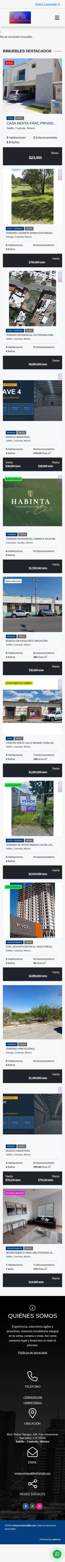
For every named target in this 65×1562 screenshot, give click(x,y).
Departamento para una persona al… (30, 1252)
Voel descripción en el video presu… (30, 946)
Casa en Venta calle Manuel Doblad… (30, 742)
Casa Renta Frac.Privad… (31, 123)
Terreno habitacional (20, 1048)
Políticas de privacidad (32, 1352)
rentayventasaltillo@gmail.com (32, 1473)
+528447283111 (32, 1402)
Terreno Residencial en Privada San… (30, 335)
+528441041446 (32, 1397)
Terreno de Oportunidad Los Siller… (30, 844)
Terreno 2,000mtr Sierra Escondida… (30, 233)
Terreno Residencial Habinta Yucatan (30, 538)
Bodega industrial (18, 437)
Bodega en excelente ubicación (26, 640)
